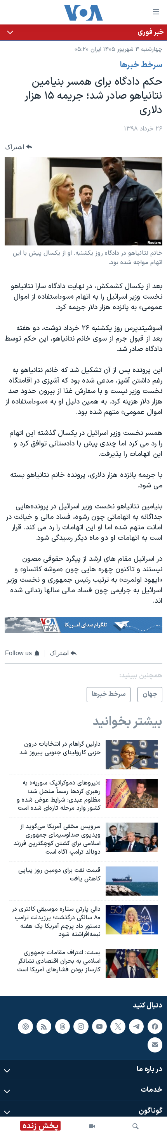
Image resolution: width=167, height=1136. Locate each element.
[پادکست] (25, 1026)
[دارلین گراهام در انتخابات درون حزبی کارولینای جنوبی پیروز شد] (132, 754)
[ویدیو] (92, 1126)
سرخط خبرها (141, 65)
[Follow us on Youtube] (99, 1026)
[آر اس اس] (44, 1026)
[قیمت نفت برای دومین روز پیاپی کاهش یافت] (132, 881)
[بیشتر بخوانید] (83, 32)
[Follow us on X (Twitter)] (117, 1026)
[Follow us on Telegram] (136, 1026)
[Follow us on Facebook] (155, 1026)
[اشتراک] (155, 1045)
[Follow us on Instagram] (80, 1026)
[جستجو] (135, 1126)
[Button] (18, 147)
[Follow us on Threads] (62, 1026)
